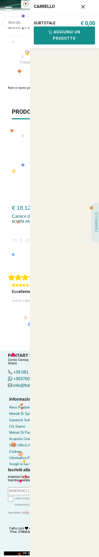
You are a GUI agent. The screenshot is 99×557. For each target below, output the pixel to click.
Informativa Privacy (24, 458)
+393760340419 (28, 379)
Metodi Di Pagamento (25, 432)
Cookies (15, 452)
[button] (14, 240)
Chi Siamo (17, 426)
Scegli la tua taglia (23, 464)
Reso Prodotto (20, 407)
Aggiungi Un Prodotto (66, 35)
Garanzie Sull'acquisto (26, 420)
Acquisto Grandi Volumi (27, 439)
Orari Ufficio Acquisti (25, 445)
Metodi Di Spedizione (25, 414)
